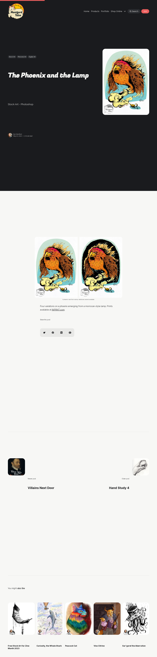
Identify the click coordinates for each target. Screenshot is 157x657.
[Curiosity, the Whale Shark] (49, 618)
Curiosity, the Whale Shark (49, 646)
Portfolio (105, 11)
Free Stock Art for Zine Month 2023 (18, 647)
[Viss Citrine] (107, 618)
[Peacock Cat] (78, 618)
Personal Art (22, 57)
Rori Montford (17, 134)
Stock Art (12, 57)
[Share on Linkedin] (61, 332)
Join (145, 11)
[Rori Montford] (10, 135)
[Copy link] (70, 332)
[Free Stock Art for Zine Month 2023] (21, 618)
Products (95, 11)
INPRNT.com (58, 309)
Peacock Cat (71, 646)
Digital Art (32, 57)
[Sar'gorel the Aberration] (135, 618)
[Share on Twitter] (44, 332)
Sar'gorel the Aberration (134, 646)
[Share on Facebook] (53, 332)
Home (86, 11)
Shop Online (116, 11)
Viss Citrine (99, 646)
